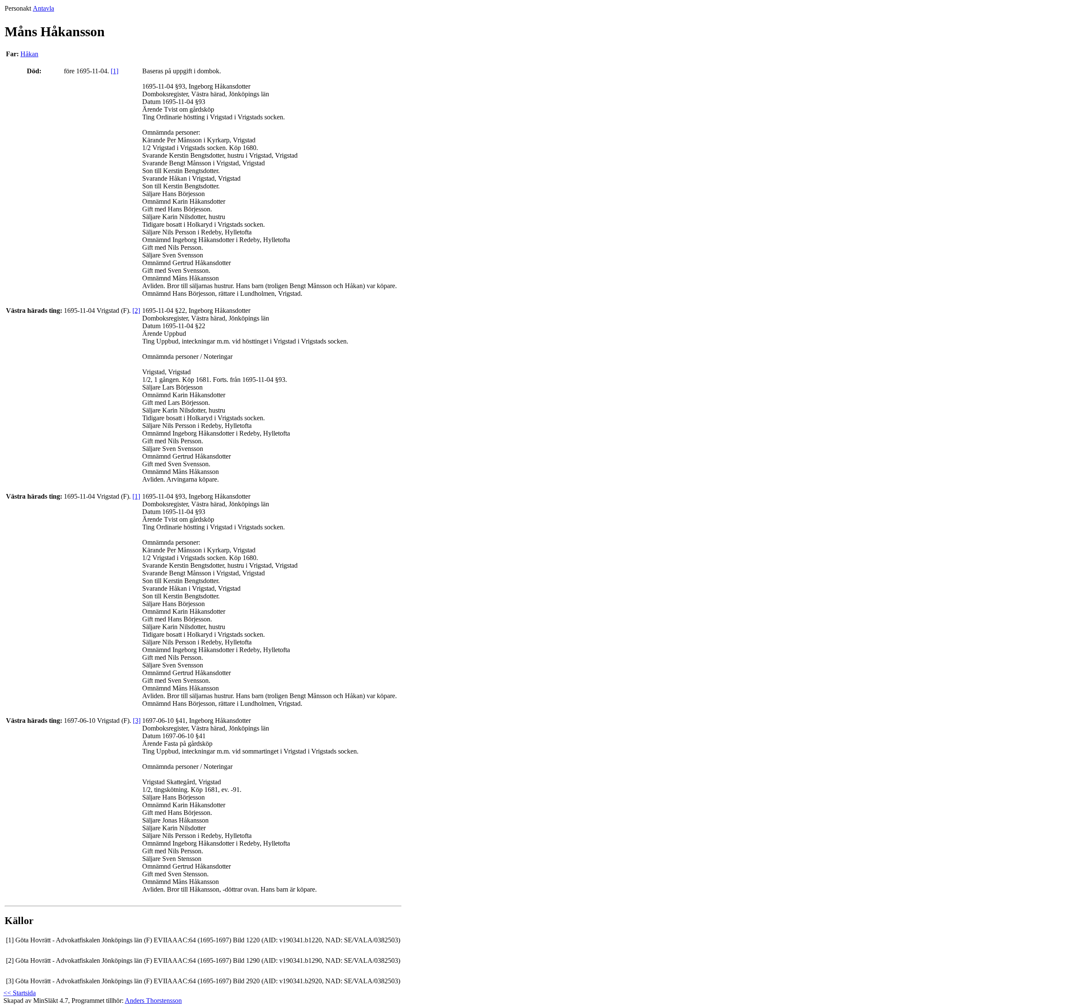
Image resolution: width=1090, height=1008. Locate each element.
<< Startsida (19, 992)
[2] (136, 310)
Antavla (43, 8)
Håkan (29, 54)
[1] (114, 71)
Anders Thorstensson (153, 1000)
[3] (137, 720)
